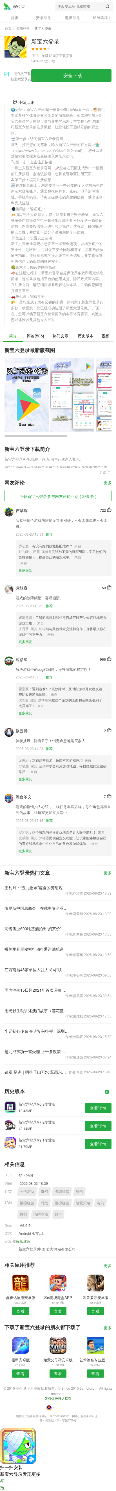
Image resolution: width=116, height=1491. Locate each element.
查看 (20, 1311)
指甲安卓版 (21, 1359)
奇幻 (44, 1191)
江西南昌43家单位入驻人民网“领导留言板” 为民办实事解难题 (37, 969)
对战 (44, 1203)
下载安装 (66, 55)
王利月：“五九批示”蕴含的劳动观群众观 (37, 887)
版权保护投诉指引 (58, 1398)
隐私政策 (22, 1241)
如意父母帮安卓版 (58, 1359)
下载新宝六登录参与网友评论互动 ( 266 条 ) (58, 496)
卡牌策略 (62, 1191)
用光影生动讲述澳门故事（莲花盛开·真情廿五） (37, 1010)
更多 (107, 483)
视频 (106, 336)
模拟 (23, 1214)
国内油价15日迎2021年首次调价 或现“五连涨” (37, 990)
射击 (79, 1191)
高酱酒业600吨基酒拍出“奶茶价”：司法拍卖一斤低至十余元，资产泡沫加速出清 (37, 928)
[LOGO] (14, 6)
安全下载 (72, 75)
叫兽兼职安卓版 (95, 1297)
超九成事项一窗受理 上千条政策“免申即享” (37, 1051)
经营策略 (83, 1203)
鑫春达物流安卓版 (20, 1297)
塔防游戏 (41, 1214)
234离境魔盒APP (58, 1297)
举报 (2, 1484)
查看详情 (98, 1108)
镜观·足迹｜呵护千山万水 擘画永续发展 (37, 1072)
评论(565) (35, 336)
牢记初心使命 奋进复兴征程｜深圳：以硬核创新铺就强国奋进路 (37, 1031)
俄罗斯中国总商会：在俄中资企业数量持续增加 (37, 908)
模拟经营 (27, 1203)
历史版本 (85, 336)
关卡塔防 (27, 1191)
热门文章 (60, 336)
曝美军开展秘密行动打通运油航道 (34, 949)
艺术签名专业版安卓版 (95, 1359)
